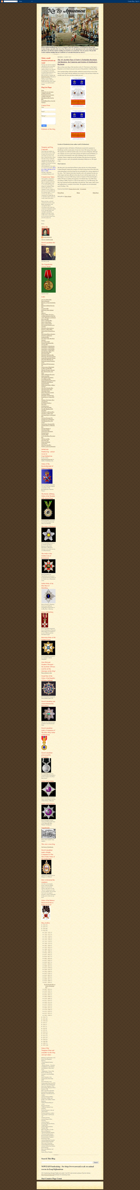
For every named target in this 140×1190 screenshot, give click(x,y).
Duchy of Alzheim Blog (46, 320)
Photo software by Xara (46, 673)
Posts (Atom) (68, 196)
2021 (44, 1019)
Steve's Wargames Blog (46, 407)
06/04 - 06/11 (47, 979)
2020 (44, 1021)
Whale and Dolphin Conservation (45, 442)
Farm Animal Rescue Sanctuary (48, 334)
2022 (44, 1017)
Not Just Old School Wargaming (48, 380)
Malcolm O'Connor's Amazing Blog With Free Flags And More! (48, 371)
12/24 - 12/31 (47, 932)
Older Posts (96, 193)
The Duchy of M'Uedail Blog (47, 412)
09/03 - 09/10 (47, 958)
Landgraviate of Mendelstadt (47, 367)
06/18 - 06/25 (47, 975)
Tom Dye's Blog (44, 434)
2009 (44, 1041)
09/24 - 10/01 (47, 952)
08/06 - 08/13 (47, 966)
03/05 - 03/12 (47, 1002)
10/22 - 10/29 (47, 945)
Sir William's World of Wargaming (46, 403)
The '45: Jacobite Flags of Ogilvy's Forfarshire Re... (49, 986)
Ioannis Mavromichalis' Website (48, 358)
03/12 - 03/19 (47, 1000)
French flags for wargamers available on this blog (47, 92)
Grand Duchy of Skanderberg (48, 347)
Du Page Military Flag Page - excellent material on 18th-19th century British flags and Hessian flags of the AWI (48, 317)
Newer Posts (61, 193)
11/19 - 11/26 (47, 939)
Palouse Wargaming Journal (47, 392)
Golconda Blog (44, 344)
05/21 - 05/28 (47, 982)
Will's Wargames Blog (46, 445)
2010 (44, 1039)
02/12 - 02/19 (47, 1006)
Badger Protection (45, 301)
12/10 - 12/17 (47, 934)
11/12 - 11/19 (47, 941)
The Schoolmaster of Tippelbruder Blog (46, 429)
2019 (44, 1022)
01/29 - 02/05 (47, 1009)
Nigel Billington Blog (46, 379)
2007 (44, 1045)
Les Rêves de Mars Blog (46, 368)
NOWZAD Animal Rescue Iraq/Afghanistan (47, 382)
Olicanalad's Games (45, 391)
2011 (44, 1037)
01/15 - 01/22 (47, 1013)
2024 (44, 928)
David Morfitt (47, 237)
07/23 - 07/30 (47, 967)
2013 (44, 1034)
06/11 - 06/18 (47, 977)
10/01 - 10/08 (47, 951)
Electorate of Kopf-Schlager (47, 328)
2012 (44, 1035)
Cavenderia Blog (45, 308)
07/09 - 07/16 (47, 969)
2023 (44, 930)
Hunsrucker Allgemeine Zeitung (48, 356)
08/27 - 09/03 (47, 960)
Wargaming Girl (45, 440)
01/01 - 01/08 (47, 1015)
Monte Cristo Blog (45, 376)
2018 (44, 1024)
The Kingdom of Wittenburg (47, 419)
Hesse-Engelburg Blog (46, 352)
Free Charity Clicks (45, 341)
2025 (44, 926)
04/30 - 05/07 (47, 991)
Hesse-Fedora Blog (45, 353)
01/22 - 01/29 (47, 1011)
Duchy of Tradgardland (46, 323)
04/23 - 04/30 (47, 993)
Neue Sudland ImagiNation (47, 377)
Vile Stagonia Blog (45, 439)
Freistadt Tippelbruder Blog (47, 343)
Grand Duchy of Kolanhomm (47, 346)
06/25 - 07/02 (47, 973)
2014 (44, 1032)
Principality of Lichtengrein (47, 395)
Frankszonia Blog (45, 337)
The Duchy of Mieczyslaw (47, 413)
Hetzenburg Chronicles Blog (47, 355)
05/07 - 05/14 (47, 989)
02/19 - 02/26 (47, 1004)
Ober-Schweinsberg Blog (46, 389)
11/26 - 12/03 (47, 938)
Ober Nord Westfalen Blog (47, 388)
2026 (44, 925)
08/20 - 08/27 (47, 962)
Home (42, 90)
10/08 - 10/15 (47, 949)
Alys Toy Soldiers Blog (46, 299)
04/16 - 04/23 (47, 994)
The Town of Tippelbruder (47, 847)
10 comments (83, 189)
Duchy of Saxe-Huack (46, 322)
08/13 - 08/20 (47, 964)
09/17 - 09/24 (47, 954)
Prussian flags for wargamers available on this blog (47, 95)
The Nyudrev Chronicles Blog (48, 424)
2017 (44, 1026)
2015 (44, 1030)
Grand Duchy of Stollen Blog (47, 350)
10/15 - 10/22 (47, 947)
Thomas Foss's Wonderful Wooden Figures (47, 432)
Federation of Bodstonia (46, 335)
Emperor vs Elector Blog (46, 329)
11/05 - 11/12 (47, 943)
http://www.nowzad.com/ (46, 459)
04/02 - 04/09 (47, 996)
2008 (44, 1043)
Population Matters (45, 394)
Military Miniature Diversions (47, 374)
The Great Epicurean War (47, 418)
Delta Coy (43, 313)
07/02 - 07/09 (47, 971)
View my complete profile (47, 239)
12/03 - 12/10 (47, 936)
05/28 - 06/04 (47, 980)
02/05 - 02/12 (47, 1007)
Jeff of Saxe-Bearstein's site (47, 359)
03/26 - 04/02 (47, 998)
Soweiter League (45, 406)
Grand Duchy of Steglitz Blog (48, 349)
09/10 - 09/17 (47, 956)
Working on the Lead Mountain (48, 446)
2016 (44, 1028)
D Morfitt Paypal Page (48, 76)
